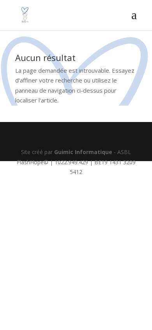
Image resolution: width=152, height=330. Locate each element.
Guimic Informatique (83, 152)
